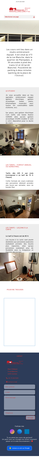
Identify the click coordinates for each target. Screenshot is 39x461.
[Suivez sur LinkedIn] (27, 431)
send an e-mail (12, 382)
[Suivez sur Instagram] (12, 431)
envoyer (30, 418)
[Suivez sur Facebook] (19, 431)
